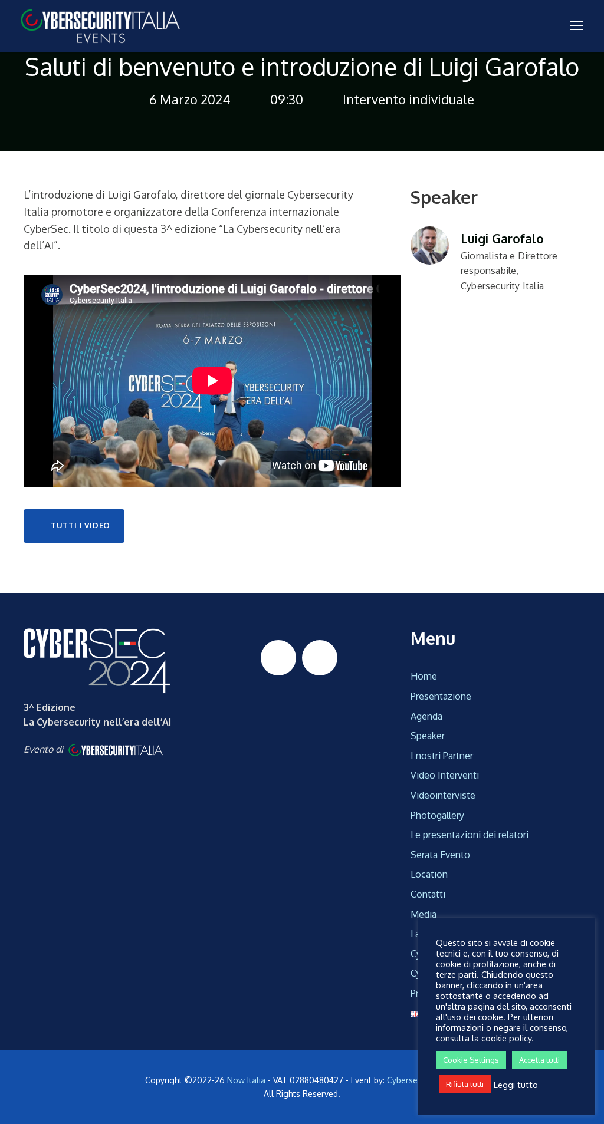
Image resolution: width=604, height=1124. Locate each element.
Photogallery (437, 815)
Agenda (426, 716)
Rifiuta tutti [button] (465, 1084)
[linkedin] (278, 657)
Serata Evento (440, 855)
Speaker (428, 735)
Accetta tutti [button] (539, 1059)
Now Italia (246, 1080)
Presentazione (441, 696)
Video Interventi (445, 775)
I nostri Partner (442, 756)
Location (429, 874)
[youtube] (319, 657)
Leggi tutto (516, 1084)
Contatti (428, 894)
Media (423, 914)
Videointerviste (443, 795)
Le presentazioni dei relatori (469, 834)
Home (424, 676)
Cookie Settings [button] (471, 1059)
